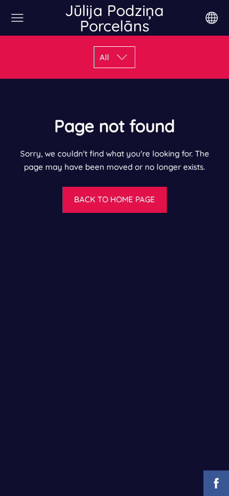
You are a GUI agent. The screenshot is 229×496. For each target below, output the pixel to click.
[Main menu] (17, 17)
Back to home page (114, 199)
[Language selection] (211, 17)
